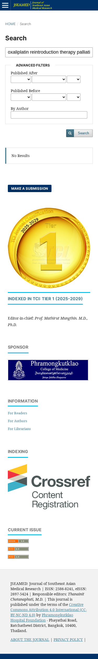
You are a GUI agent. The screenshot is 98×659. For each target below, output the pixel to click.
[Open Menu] (5, 5)
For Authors (17, 420)
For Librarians (19, 428)
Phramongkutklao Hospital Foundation (41, 617)
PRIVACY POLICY (68, 639)
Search (83, 133)
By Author (20, 108)
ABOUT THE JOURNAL (29, 639)
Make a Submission (29, 188)
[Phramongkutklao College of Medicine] (48, 379)
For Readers (17, 413)
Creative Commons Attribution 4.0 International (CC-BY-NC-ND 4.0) (48, 609)
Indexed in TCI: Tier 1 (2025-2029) (45, 298)
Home (10, 24)
